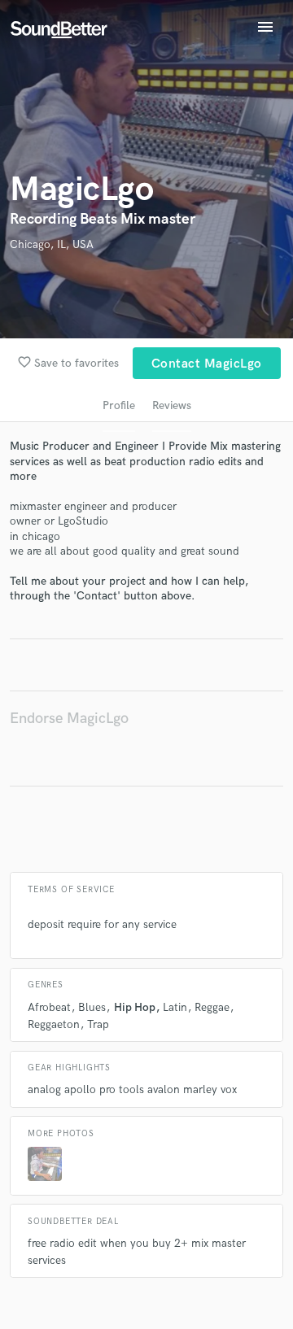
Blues (92, 1007)
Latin (175, 1007)
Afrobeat (49, 1007)
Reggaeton (54, 1024)
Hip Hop (134, 1007)
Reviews (171, 405)
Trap (98, 1024)
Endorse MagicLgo (69, 718)
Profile (119, 405)
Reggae (212, 1007)
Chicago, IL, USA (52, 244)
